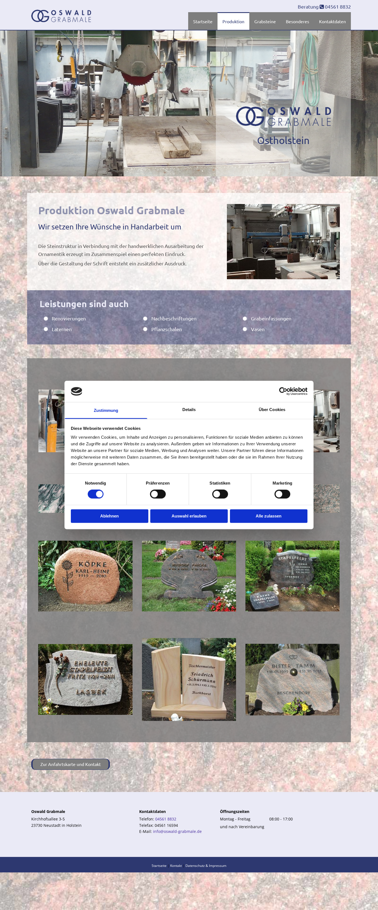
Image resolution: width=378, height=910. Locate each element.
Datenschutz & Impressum (205, 865)
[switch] (158, 494)
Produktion (233, 21)
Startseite (203, 21)
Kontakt (176, 865)
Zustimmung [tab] (106, 410)
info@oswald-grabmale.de (177, 831)
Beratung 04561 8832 (324, 6)
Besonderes (297, 21)
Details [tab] (189, 409)
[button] (70, 764)
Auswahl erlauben (189, 516)
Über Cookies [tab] (272, 409)
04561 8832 (165, 819)
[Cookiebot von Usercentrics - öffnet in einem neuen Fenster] (283, 391)
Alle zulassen (268, 516)
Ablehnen (109, 516)
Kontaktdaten (332, 21)
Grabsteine (265, 21)
